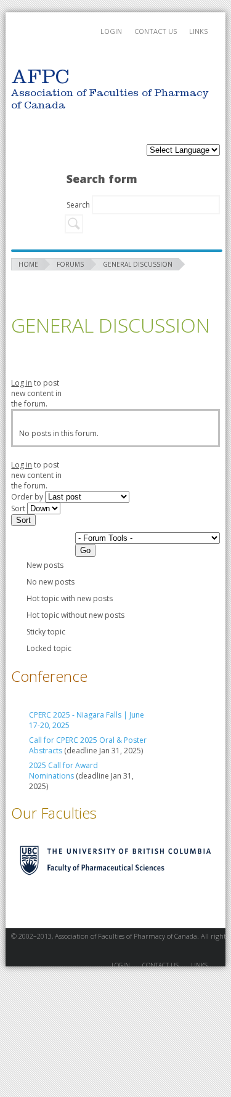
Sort (19, 508)
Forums (70, 264)
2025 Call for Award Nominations (63, 770)
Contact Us (155, 31)
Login (111, 31)
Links (198, 31)
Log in (21, 383)
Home (28, 264)
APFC (40, 43)
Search (79, 205)
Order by (28, 497)
